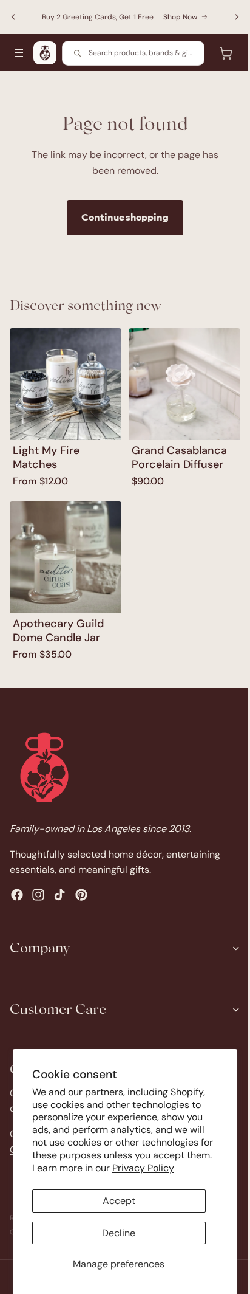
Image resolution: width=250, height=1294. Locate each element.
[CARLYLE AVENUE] (44, 52)
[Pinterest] (81, 894)
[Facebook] (17, 894)
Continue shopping (122, 217)
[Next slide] (230, 17)
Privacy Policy (170, 1168)
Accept (116, 1200)
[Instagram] (38, 894)
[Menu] (19, 53)
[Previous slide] (13, 17)
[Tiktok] (59, 894)
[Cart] (219, 53)
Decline (115, 1233)
